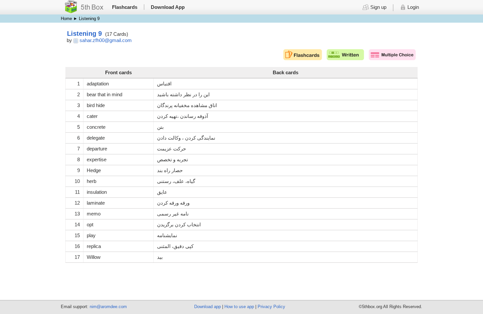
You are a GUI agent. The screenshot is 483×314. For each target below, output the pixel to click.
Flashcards (124, 7)
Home (66, 18)
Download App (168, 7)
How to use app (239, 306)
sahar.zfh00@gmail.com (106, 40)
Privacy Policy (271, 306)
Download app (207, 306)
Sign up (377, 7)
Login (412, 7)
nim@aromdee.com (108, 306)
